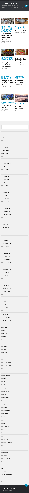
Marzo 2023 (6, 176)
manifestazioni (6, 410)
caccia (4, 343)
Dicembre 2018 (6, 259)
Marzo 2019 (6, 250)
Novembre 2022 (7, 179)
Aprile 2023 (6, 173)
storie (4, 449)
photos (4, 429)
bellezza (5, 339)
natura (10, 58)
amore (17, 26)
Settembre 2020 (7, 214)
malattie (5, 407)
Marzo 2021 (6, 205)
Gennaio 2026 (6, 140)
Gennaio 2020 (6, 230)
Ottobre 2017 (6, 291)
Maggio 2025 (6, 150)
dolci (4, 372)
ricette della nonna (7, 436)
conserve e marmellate (8, 355)
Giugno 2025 (6, 147)
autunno (5, 336)
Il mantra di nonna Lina (19, 82)
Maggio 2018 (6, 278)
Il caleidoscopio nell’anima (20, 108)
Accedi (4, 471)
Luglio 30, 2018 (5, 109)
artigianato (5, 333)
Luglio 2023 (6, 169)
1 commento (19, 111)
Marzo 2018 (6, 285)
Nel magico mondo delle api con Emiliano (7, 65)
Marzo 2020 (6, 224)
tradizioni (5, 455)
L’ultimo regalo (20, 30)
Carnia (3, 26)
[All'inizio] (26, 485)
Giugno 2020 (6, 217)
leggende (5, 404)
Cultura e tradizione (6, 27)
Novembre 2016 (7, 320)
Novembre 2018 (7, 262)
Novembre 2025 (7, 144)
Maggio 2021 (6, 201)
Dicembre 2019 (6, 234)
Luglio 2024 (6, 160)
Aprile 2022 (6, 189)
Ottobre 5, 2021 (5, 41)
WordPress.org (6, 481)
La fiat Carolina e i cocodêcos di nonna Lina (21, 61)
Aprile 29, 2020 (4, 68)
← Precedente (6, 117)
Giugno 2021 (6, 198)
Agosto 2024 (6, 156)
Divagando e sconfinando (9, 368)
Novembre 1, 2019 (5, 86)
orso (4, 423)
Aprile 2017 (6, 304)
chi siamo (5, 352)
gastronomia (9, 57)
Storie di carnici (5, 31)
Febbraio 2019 (6, 253)
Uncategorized (6, 458)
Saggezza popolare (7, 442)
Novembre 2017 (7, 288)
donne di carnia (19, 76)
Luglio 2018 (6, 272)
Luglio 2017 (6, 301)
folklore (5, 384)
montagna (9, 29)
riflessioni (5, 439)
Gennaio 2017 (6, 314)
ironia (17, 57)
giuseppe (5, 394)
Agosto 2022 (6, 182)
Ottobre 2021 (6, 192)
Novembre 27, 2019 (19, 64)
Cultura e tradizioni (7, 365)
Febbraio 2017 (6, 311)
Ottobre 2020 (6, 211)
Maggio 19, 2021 (19, 32)
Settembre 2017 (7, 295)
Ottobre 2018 (6, 266)
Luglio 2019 (6, 246)
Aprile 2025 (6, 153)
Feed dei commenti (7, 477)
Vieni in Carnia (9, 3)
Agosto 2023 (6, 166)
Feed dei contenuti (7, 474)
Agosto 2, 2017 (18, 110)
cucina (4, 359)
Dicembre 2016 (6, 317)
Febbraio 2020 (6, 227)
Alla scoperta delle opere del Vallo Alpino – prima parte (6, 36)
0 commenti (5, 69)
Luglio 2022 (6, 185)
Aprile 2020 (6, 221)
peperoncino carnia (7, 426)
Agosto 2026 (6, 137)
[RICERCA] (26, 127)
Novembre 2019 (7, 237)
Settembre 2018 (7, 269)
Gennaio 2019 (6, 256)
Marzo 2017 (6, 307)
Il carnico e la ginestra (6, 106)
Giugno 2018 (6, 275)
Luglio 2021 (6, 195)
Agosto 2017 (6, 298)
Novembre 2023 (7, 163)
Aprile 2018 (6, 282)
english (4, 378)
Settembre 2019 (7, 243)
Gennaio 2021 (6, 208)
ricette (4, 433)
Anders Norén (9, 490)
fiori (4, 381)
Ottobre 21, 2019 (19, 84)
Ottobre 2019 (6, 240)
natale (4, 416)
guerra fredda (6, 397)
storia (3, 30)
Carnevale (5, 346)
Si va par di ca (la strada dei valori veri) (7, 82)
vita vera (9, 31)
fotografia (5, 388)
